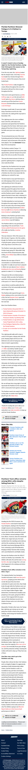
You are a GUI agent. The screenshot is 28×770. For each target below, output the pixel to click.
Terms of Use (21, 748)
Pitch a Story (20, 745)
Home (2, 468)
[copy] (10, 36)
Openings (20, 740)
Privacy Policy (5, 748)
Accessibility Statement (8, 753)
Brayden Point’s (14, 297)
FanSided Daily (5, 745)
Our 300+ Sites (21, 743)
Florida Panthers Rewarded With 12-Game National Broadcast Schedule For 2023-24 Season (14, 311)
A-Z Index (20, 753)
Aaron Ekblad (9, 254)
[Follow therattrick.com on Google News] (24, 418)
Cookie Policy (5, 751)
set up (11, 97)
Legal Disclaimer (22, 751)
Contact (3, 743)
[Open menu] (2, 2)
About (3, 740)
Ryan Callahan (21, 267)
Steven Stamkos (14, 210)
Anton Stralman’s (6, 212)
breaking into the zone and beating (11, 269)
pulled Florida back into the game (15, 228)
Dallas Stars (14, 396)
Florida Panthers (8, 84)
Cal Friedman (6, 33)
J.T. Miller (4, 348)
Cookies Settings (6, 756)
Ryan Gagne (6, 495)
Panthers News (9, 468)
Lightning (17, 72)
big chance (12, 99)
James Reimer (5, 220)
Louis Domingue (6, 105)
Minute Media (8, 760)
